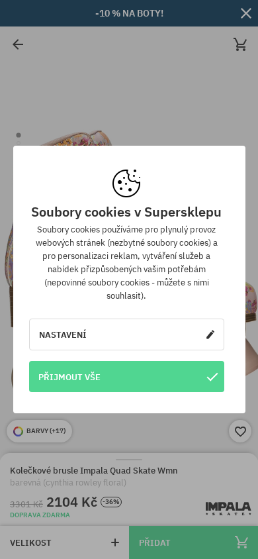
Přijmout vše (69, 377)
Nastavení (63, 334)
